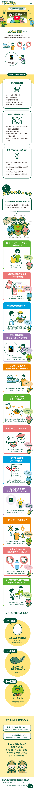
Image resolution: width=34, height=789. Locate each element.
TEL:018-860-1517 (7, 783)
